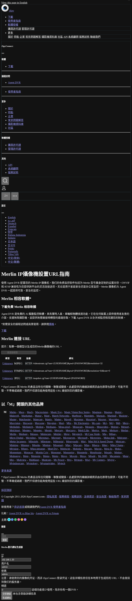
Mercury (58, 430)
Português (13, 251)
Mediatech (27, 427)
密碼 (3, 570)
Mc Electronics (81, 423)
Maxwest (27, 423)
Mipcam (77, 445)
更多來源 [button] (6, 470)
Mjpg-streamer (37, 448)
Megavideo (102, 427)
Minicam (120, 441)
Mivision (14, 448)
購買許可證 (14, 28)
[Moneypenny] (18, 519)
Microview (95, 437)
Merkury (113, 430)
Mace (21, 412)
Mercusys (70, 430)
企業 (22, 36)
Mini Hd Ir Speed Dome (100, 441)
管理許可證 (28, 28)
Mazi (61, 423)
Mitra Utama (116, 445)
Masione (123, 415)
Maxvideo (114, 419)
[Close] (2, 554)
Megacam (78, 427)
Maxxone (39, 423)
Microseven (69, 437)
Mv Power (59, 460)
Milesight (33, 441)
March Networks (60, 415)
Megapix (89, 427)
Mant (46, 415)
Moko (118, 448)
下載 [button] (3, 330)
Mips (86, 445)
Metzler (57, 434)
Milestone (46, 441)
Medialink (14, 427)
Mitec (105, 445)
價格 (51, 324)
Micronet (56, 437)
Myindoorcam (16, 463)
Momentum (15, 452)
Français (12, 229)
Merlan (124, 430)
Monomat (56, 452)
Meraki (48, 430)
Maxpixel (90, 419)
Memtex (26, 430)
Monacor (28, 452)
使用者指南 (14, 20)
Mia (104, 434)
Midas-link (109, 437)
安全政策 (101, 496)
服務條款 (64, 496)
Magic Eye (56, 412)
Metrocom (45, 434)
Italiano (11, 238)
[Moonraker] (12, 519)
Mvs (69, 460)
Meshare (23, 434)
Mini (83, 441)
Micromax (43, 437)
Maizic (118, 412)
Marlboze (76, 415)
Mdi (118, 423)
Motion (118, 452)
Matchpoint (25, 419)
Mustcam (46, 460)
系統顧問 (73, 36)
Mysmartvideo (47, 463)
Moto (25, 456)
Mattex (57, 419)
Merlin (12, 434)
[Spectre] (9, 519)
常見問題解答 (33, 36)
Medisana (51, 427)
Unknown (7, 363)
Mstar (125, 456)
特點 (16, 36)
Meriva (95, 430)
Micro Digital (16, 437)
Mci (105, 423)
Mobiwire (65, 448)
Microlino (31, 437)
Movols (73, 456)
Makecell (14, 415)
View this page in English (14, 2)
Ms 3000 (102, 456)
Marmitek (89, 415)
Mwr (87, 460)
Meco (125, 423)
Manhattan (26, 415)
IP (2, 556)
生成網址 (7, 598)
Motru (55, 456)
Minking (13, 445)
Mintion (46, 445)
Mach (30, 412)
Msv (11, 460)
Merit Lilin (83, 430)
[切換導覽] (15, 196)
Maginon (96, 412)
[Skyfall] (15, 519)
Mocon (98, 448)
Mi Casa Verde (92, 434)
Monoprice (68, 452)
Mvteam (78, 460)
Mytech (61, 463)
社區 (60, 36)
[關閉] (3, 53)
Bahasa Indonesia (17, 235)
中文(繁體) (14, 261)
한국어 (11, 245)
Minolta (36, 445)
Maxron (102, 419)
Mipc (68, 445)
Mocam (88, 448)
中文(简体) (14, 258)
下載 (10, 17)
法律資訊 (89, 496)
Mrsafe (91, 456)
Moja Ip (108, 448)
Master (12, 419)
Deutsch (12, 223)
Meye (67, 434)
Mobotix (77, 448)
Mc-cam (96, 423)
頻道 (3, 585)
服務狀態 (84, 36)
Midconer (122, 437)
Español (12, 226)
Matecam (37, 419)
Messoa (34, 434)
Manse (38, 415)
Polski (11, 248)
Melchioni (14, 430)
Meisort (125, 427)
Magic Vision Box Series (77, 412)
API (65, 36)
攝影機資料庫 (49, 36)
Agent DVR (14, 82)
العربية (11, 220)
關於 (10, 36)
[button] (3, 190)
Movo (64, 456)
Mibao (112, 434)
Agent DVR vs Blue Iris (21, 513)
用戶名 (5, 563)
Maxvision (14, 423)
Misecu (95, 445)
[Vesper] (25, 519)
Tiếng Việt (13, 254)
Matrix (48, 419)
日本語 (12, 241)
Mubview (21, 460)
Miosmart (58, 445)
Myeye (110, 460)
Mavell (67, 419)
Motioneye (14, 456)
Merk (104, 430)
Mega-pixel (64, 427)
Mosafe (108, 452)
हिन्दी (10, 232)
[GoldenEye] (22, 519)
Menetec (37, 430)
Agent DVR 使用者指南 (53, 507)
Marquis (100, 415)
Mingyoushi (72, 441)
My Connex (99, 460)
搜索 (5, 540)
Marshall (111, 415)
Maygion (51, 423)
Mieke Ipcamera (17, 441)
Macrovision (41, 412)
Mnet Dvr (53, 448)
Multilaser (34, 460)
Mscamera (115, 456)
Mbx (68, 423)
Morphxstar (96, 452)
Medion (39, 427)
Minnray (25, 445)
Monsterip (82, 452)
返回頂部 (6, 490)
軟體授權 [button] (13, 24)
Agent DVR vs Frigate (47, 513)
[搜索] (5, 181)
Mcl (111, 423)
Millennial (58, 441)
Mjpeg (24, 448)
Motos (46, 456)
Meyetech (77, 434)
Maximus (78, 419)
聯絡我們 (95, 36)
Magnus (108, 412)
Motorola (35, 456)
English (12, 217)
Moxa (83, 456)
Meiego (114, 427)
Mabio (12, 412)
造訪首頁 (19, 507)
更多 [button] (10, 32)
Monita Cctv (42, 452)
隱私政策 (52, 496)
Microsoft (82, 437)
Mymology (32, 463)
